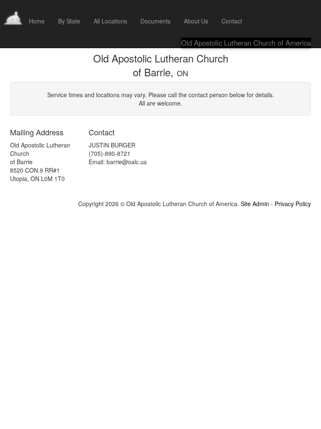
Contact (232, 21)
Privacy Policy (293, 203)
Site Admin (255, 203)
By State (69, 21)
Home (37, 21)
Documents (155, 21)
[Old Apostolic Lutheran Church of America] (13, 10)
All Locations (110, 21)
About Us (196, 21)
